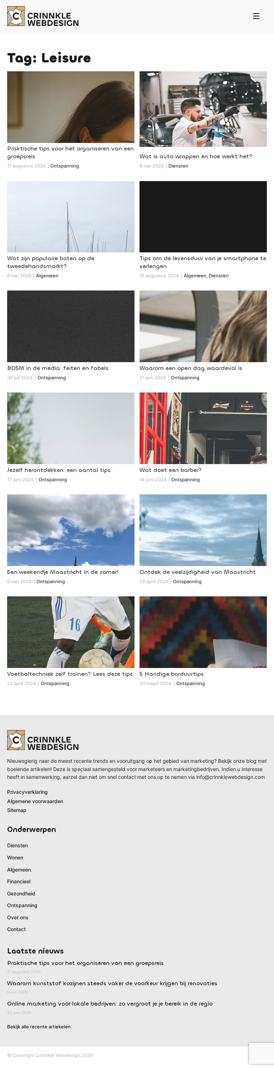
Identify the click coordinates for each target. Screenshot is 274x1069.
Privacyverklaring (27, 792)
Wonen (15, 857)
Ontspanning (22, 905)
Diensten (17, 845)
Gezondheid (21, 893)
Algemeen (19, 870)
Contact (16, 929)
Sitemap (16, 810)
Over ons (18, 917)
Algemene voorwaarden (35, 801)
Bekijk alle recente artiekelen (39, 1026)
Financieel (18, 881)
